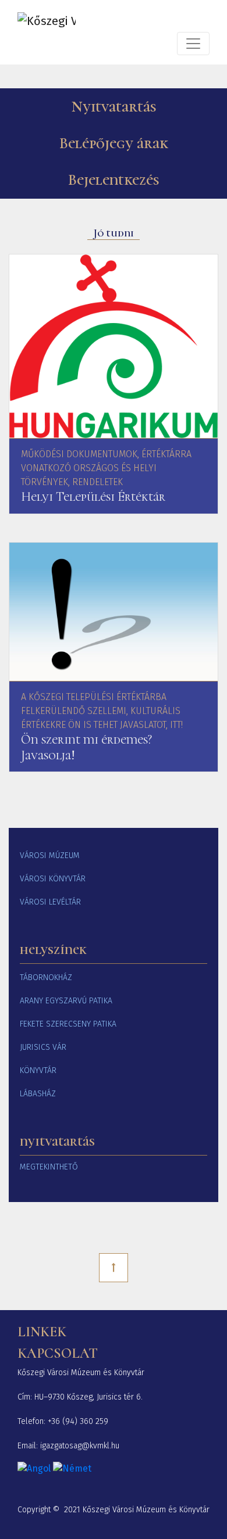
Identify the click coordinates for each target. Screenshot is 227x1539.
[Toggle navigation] (193, 43)
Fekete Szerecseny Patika (68, 1024)
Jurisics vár (43, 1047)
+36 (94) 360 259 (78, 1421)
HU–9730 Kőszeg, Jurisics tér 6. (88, 1397)
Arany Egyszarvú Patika (66, 1001)
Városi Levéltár (50, 902)
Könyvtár (38, 1070)
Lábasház (38, 1094)
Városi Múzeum (50, 855)
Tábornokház (46, 977)
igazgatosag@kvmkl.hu (79, 1446)
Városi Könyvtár (53, 879)
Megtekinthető (49, 1167)
